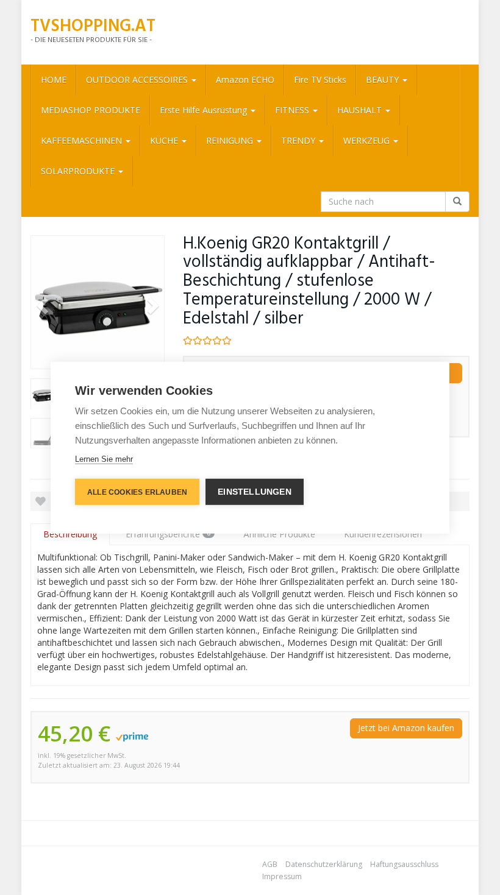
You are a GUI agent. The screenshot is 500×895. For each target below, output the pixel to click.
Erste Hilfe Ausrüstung (204, 110)
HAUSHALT (360, 110)
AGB (269, 864)
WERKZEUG (367, 140)
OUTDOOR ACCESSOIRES (138, 79)
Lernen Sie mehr (104, 458)
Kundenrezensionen (383, 534)
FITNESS (293, 110)
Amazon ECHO (245, 79)
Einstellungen (254, 491)
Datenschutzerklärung (323, 864)
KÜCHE (165, 140)
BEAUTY (383, 79)
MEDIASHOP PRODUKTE (90, 110)
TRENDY (299, 140)
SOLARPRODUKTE (79, 171)
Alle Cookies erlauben (137, 491)
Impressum (282, 876)
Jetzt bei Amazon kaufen (406, 728)
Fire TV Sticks (320, 79)
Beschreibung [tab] (70, 534)
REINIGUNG (230, 140)
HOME (53, 79)
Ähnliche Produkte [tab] (279, 534)
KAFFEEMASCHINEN (82, 140)
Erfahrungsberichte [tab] (168, 534)
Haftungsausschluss (404, 864)
